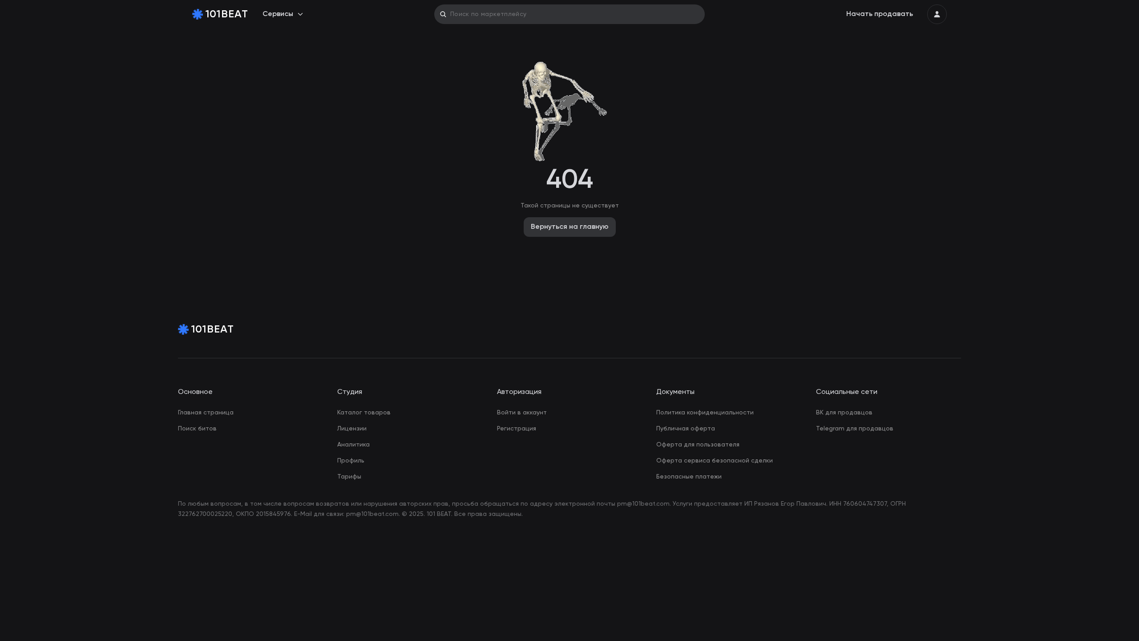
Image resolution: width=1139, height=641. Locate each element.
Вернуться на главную (570, 227)
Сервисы (278, 14)
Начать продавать (879, 14)
